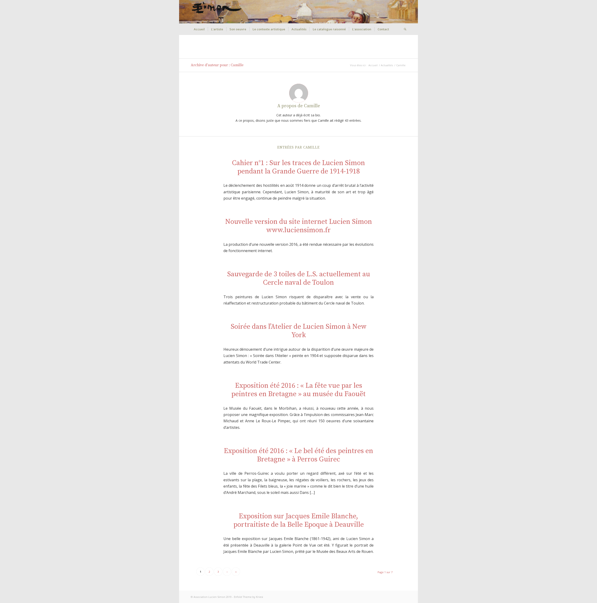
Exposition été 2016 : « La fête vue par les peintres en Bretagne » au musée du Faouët (298, 390)
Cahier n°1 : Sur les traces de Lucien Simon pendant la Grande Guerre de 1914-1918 (298, 167)
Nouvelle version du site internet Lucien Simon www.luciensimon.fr (298, 226)
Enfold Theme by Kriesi (248, 597)
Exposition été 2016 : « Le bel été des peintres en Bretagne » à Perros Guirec (298, 455)
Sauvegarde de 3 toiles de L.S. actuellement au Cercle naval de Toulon (298, 278)
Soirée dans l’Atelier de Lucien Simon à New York (299, 331)
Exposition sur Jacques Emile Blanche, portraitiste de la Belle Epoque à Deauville (298, 520)
